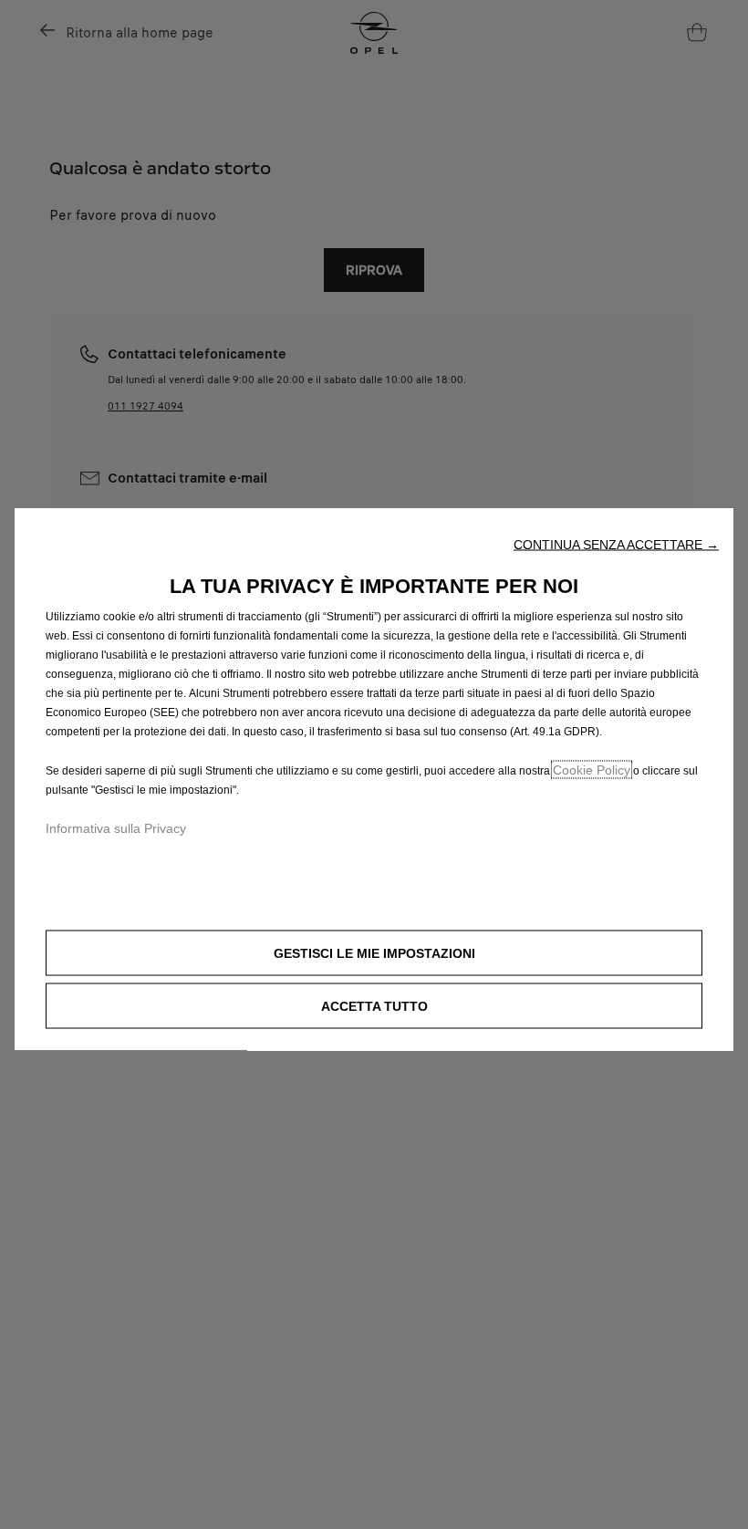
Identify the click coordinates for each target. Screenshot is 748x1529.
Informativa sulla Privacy (116, 828)
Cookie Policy (591, 770)
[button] (616, 544)
